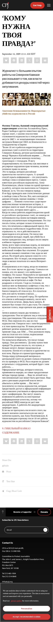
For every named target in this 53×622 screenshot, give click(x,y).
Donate (44, 512)
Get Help (37, 5)
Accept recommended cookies (26, 617)
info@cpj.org (7, 581)
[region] (26, 602)
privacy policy (16, 601)
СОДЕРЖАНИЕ (10, 433)
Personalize (26, 609)
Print (8, 472)
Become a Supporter (22, 512)
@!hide (5, 466)
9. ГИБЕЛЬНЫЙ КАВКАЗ (16, 429)
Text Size (10, 482)
